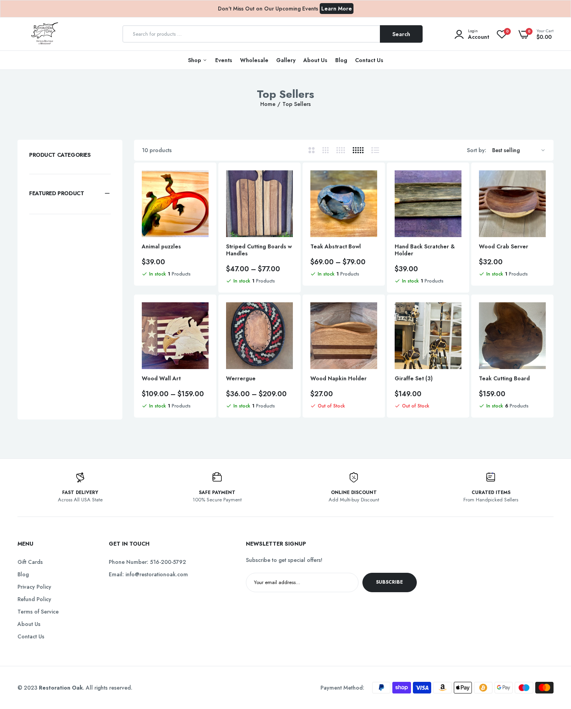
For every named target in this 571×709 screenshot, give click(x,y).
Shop (195, 60)
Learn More (336, 8)
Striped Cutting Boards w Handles (259, 250)
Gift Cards (30, 562)
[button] (70, 193)
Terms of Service (38, 611)
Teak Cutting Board (504, 378)
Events (223, 60)
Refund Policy (34, 599)
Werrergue (241, 378)
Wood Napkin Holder (338, 378)
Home (267, 104)
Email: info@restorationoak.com (148, 574)
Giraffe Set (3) (414, 378)
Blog (341, 60)
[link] (202, 183)
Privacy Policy (34, 587)
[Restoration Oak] (44, 34)
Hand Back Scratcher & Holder (425, 250)
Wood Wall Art (161, 378)
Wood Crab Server (503, 246)
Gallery (286, 60)
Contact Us (369, 60)
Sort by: (476, 150)
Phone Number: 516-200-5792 (147, 562)
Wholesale (254, 60)
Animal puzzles (161, 246)
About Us (315, 60)
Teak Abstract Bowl (335, 246)
